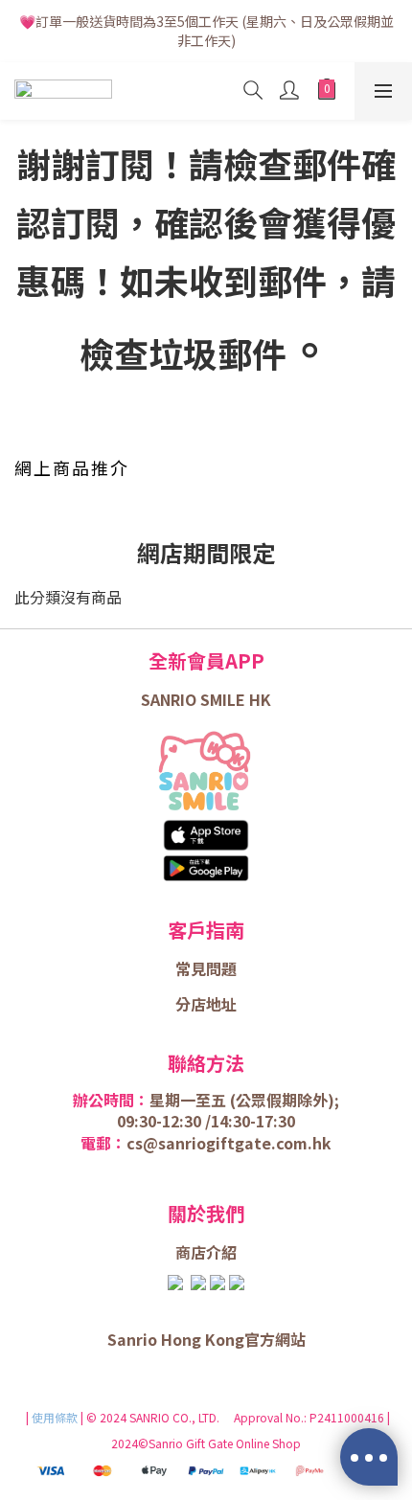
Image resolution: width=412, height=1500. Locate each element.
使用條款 (56, 1417)
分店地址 (206, 1003)
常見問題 (206, 968)
